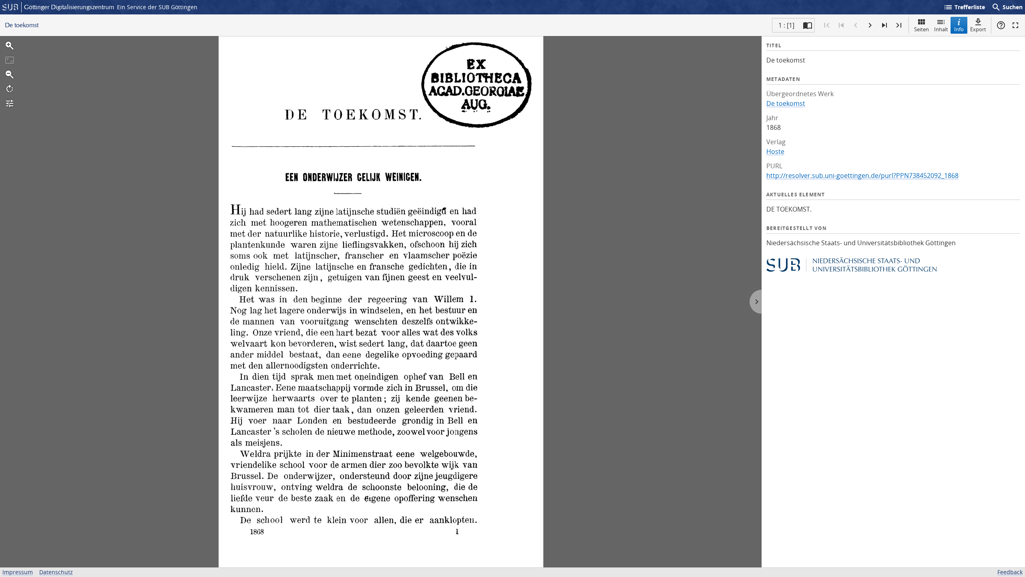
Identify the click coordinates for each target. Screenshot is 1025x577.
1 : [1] (786, 25)
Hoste (775, 151)
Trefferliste (964, 7)
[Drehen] (9, 89)
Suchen (1007, 7)
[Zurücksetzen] (9, 60)
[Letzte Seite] (899, 25)
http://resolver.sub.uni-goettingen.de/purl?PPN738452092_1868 (862, 175)
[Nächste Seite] (870, 25)
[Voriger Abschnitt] (841, 25)
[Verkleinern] (9, 74)
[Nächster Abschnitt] (884, 25)
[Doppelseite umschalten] (807, 25)
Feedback (1010, 572)
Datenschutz (56, 572)
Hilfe (1001, 25)
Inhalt (941, 29)
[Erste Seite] (827, 25)
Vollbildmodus (1015, 25)
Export (978, 29)
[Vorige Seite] (855, 25)
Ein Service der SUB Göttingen (157, 7)
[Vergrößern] (9, 45)
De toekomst (785, 103)
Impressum (17, 572)
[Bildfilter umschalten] (9, 103)
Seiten (921, 29)
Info (959, 29)
